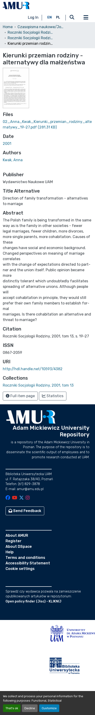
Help (10, 552)
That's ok (12, 708)
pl (58, 17)
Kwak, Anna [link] (13, 160)
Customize (49, 708)
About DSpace (19, 546)
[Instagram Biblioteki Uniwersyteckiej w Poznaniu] (28, 498)
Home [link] (8, 27)
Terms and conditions (25, 557)
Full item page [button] (22, 396)
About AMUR (17, 535)
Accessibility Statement (28, 563)
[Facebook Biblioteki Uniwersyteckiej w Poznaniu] (8, 498)
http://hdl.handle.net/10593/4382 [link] (32, 369)
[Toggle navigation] (85, 17)
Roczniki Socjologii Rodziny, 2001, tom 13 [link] (31, 38)
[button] (16, 5)
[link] (47, 124)
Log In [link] (33, 17)
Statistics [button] (54, 396)
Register (13, 541)
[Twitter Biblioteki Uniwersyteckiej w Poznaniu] (21, 498)
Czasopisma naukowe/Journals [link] (41, 27)
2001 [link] (7, 143)
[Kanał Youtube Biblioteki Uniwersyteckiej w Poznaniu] (14, 498)
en (49, 17)
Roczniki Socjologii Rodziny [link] (31, 32)
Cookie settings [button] (20, 568)
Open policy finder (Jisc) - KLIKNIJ (33, 601)
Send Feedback (26, 511)
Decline (29, 708)
